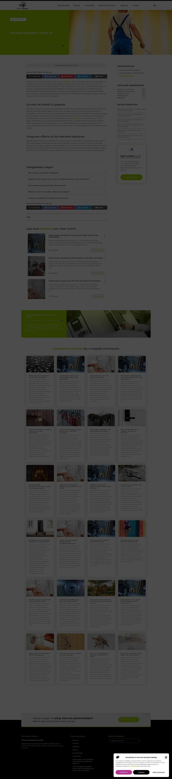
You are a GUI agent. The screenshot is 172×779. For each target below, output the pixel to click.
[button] (166, 757)
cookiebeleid (133, 766)
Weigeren (141, 772)
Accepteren (124, 772)
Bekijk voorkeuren (159, 772)
